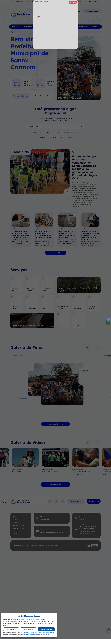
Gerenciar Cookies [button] (46, 629)
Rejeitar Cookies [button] (11, 629)
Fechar (73, 3)
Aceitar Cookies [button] (28, 629)
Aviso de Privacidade (41, 632)
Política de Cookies (29, 632)
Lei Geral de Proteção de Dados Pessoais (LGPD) (35, 634)
